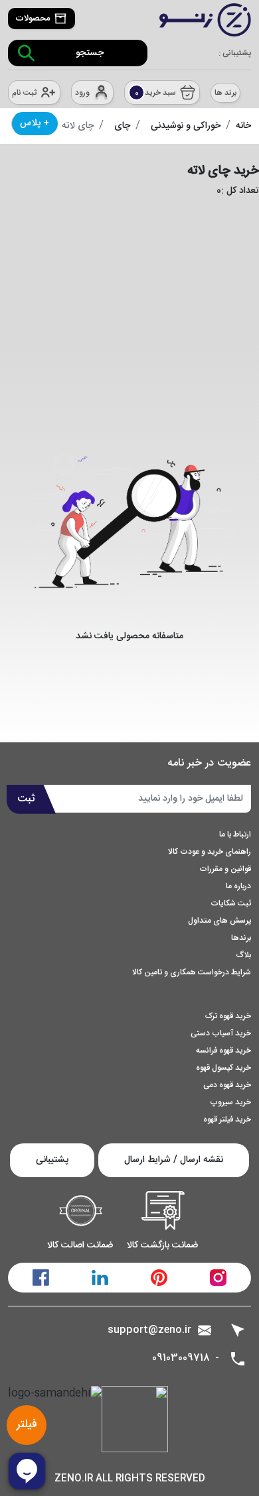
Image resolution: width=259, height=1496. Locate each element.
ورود (82, 92)
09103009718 (181, 1358)
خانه (243, 126)
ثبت (26, 799)
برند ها (225, 92)
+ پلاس (34, 123)
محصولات (32, 18)
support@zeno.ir (149, 1330)
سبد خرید (156, 92)
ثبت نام (24, 92)
